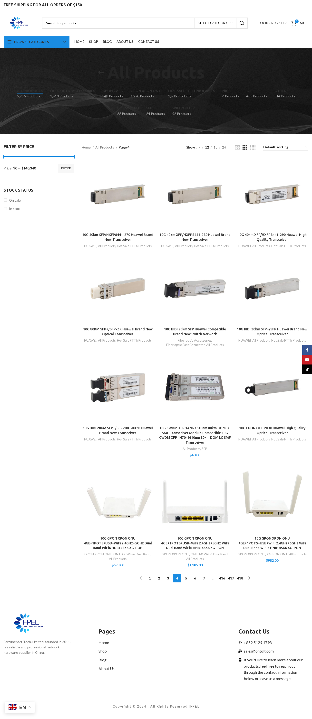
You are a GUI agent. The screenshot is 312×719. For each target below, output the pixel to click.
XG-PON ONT (277, 554)
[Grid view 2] (237, 147)
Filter (66, 168)
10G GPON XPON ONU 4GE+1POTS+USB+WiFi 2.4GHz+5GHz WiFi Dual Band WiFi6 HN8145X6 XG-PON (195, 543)
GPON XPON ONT (98, 554)
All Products (105, 147)
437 (231, 578)
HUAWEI (90, 246)
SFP (204, 449)
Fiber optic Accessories (194, 340)
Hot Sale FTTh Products (134, 246)
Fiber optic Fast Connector (185, 345)
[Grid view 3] (245, 147)
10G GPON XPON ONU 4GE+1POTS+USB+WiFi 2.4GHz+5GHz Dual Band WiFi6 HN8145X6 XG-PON (118, 543)
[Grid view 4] (252, 147)
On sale (15, 200)
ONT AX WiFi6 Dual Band (131, 554)
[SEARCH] (242, 23)
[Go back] (101, 72)
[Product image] (118, 194)
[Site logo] (19, 22)
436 (222, 578)
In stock (15, 208)
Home (86, 147)
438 (240, 578)
